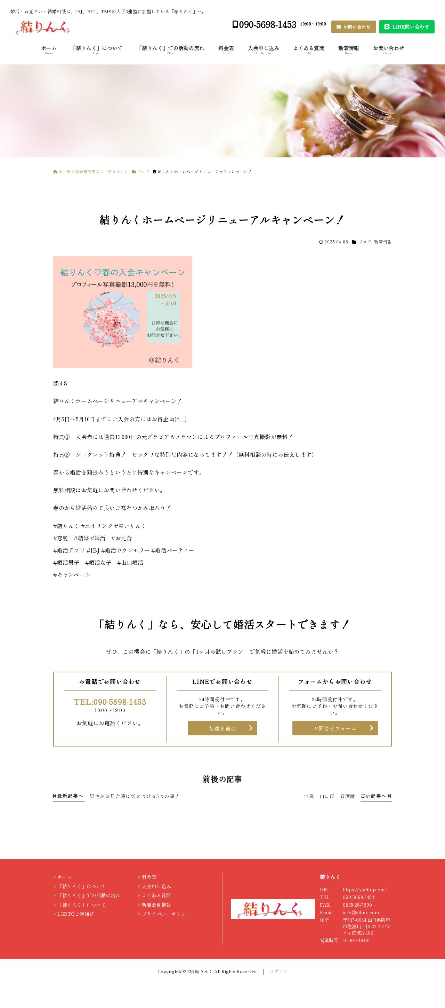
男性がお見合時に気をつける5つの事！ (135, 795)
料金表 (226, 49)
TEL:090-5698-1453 (110, 701)
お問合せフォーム (335, 728)
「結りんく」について (97, 49)
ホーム (49, 49)
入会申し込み (263, 49)
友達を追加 (222, 728)
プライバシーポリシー (166, 913)
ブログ (364, 241)
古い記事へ (374, 795)
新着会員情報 (156, 904)
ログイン (279, 971)
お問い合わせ (356, 26)
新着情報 (348, 49)
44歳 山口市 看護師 (329, 795)
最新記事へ (69, 795)
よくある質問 (308, 49)
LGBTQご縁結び (75, 913)
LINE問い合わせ (410, 26)
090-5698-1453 (268, 24)
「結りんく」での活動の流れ (170, 49)
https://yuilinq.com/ (365, 889)
